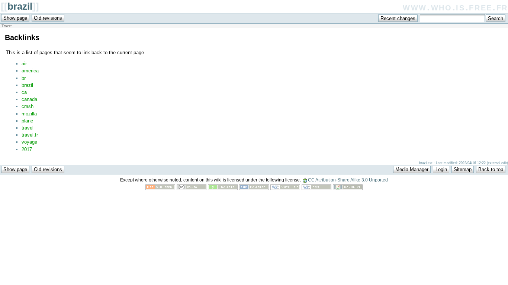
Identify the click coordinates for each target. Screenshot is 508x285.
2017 (27, 149)
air (24, 63)
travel (27, 128)
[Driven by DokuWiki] (348, 188)
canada (29, 99)
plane (27, 121)
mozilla (29, 114)
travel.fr (30, 135)
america (30, 70)
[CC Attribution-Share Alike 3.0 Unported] (191, 188)
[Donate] (223, 188)
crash (27, 106)
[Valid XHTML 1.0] (285, 188)
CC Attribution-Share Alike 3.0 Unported (348, 180)
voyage (29, 142)
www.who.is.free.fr (455, 7)
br (24, 78)
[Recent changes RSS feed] (160, 188)
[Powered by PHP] (254, 188)
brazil (19, 6)
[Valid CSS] (316, 188)
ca (24, 92)
